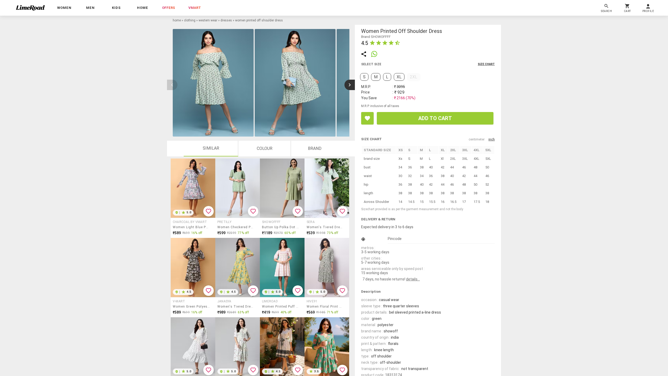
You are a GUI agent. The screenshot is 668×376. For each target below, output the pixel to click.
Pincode (395, 238)
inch (491, 139)
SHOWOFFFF (271, 222)
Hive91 (312, 301)
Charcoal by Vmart (190, 222)
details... (413, 279)
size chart (486, 64)
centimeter (477, 139)
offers (168, 8)
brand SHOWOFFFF (376, 37)
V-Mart (179, 301)
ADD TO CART (435, 118)
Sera (311, 222)
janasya (224, 301)
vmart (194, 8)
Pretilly (224, 222)
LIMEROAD (270, 301)
